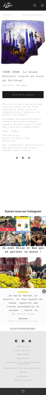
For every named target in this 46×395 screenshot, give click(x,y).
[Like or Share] (23, 158)
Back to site (23, 346)
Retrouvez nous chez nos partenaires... (23, 368)
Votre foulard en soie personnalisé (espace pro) (23, 363)
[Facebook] (23, 341)
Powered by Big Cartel (23, 380)
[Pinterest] (30, 341)
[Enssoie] (7, 5)
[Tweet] (16, 158)
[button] (2, 291)
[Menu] (42, 5)
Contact (23, 372)
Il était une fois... (23, 350)
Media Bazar (23, 354)
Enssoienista (23, 358)
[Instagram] (16, 341)
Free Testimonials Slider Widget (24, 329)
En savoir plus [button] (23, 313)
